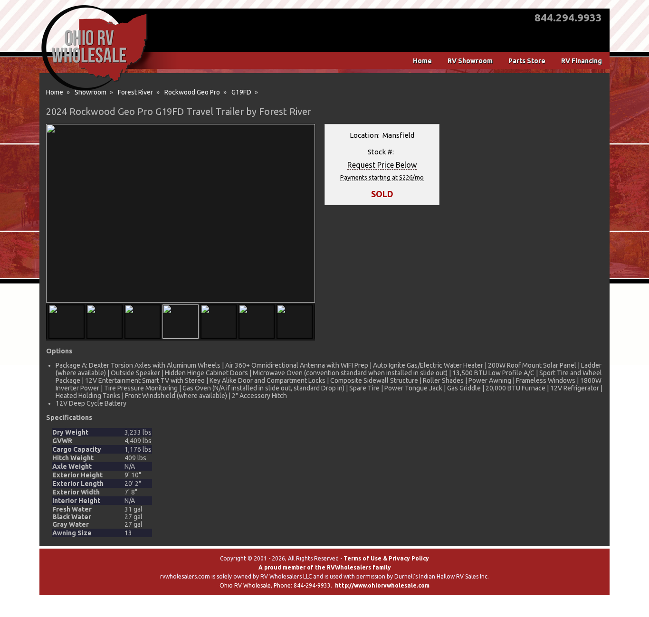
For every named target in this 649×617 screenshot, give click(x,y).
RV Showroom (470, 61)
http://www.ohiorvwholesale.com (382, 585)
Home (422, 61)
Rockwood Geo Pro (192, 92)
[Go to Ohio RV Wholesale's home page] (94, 90)
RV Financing (581, 61)
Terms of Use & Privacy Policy (386, 558)
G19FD (241, 92)
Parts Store (526, 61)
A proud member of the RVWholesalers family (324, 567)
